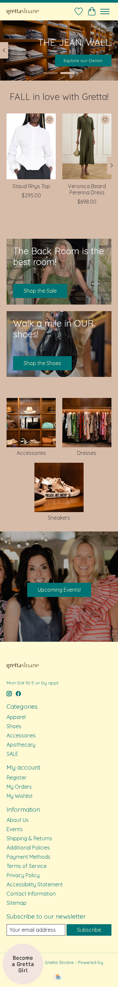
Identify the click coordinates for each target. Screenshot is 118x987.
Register (17, 777)
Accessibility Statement (35, 884)
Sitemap (17, 903)
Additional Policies (28, 847)
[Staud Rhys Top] (31, 146)
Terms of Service (27, 866)
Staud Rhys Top (31, 186)
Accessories (31, 453)
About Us (18, 820)
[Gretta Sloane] (23, 11)
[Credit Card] (58, 977)
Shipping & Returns (29, 838)
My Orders (19, 786)
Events (15, 829)
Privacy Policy (23, 875)
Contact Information (31, 893)
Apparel (16, 717)
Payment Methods (28, 856)
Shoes (14, 726)
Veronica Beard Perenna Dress (87, 189)
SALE (12, 754)
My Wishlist (20, 796)
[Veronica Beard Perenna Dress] (86, 146)
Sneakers (59, 517)
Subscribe (89, 929)
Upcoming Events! (59, 589)
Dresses (86, 453)
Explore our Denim (83, 60)
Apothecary (21, 744)
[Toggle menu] (104, 11)
